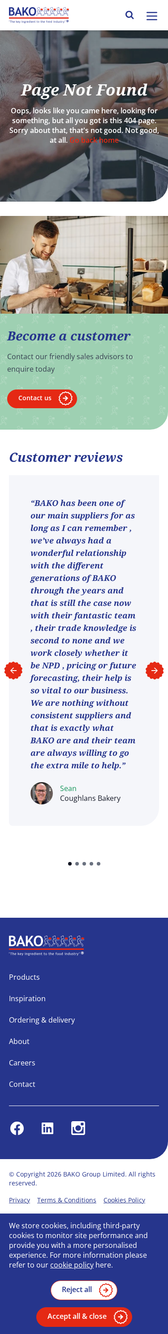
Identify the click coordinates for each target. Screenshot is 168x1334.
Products (24, 977)
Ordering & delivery (42, 1020)
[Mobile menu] (152, 16)
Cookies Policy (124, 1200)
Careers (22, 1063)
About (19, 1041)
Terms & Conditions (66, 1200)
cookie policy (72, 1265)
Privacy (19, 1200)
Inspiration (27, 998)
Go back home (94, 140)
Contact (22, 1084)
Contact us (35, 398)
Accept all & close (77, 1316)
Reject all (77, 1289)
